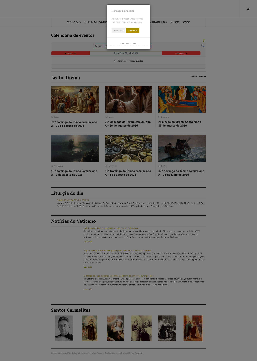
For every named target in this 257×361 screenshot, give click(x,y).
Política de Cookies (128, 43)
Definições (118, 30)
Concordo (132, 30)
